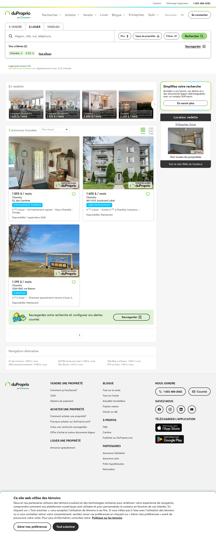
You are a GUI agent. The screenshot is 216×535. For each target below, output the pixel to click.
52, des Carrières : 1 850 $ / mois (23, 361)
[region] (108, 513)
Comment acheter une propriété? (68, 416)
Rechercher (192, 36)
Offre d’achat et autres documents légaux (72, 432)
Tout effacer (44, 53)
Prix (123, 36)
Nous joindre (171, 15)
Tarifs (53, 395)
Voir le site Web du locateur (185, 164)
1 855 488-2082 (201, 3)
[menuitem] (75, 393)
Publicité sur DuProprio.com (118, 437)
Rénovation (109, 469)
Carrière (107, 432)
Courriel (202, 391)
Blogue (108, 383)
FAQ (105, 426)
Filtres (169, 36)
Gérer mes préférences (32, 526)
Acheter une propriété (67, 409)
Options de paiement (61, 401)
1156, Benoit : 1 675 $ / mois (70, 364)
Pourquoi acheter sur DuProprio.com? (70, 421)
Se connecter (200, 15)
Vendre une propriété (66, 383)
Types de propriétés (145, 36)
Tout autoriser (65, 526)
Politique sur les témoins (107, 517)
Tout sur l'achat (111, 395)
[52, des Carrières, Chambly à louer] (44, 162)
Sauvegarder (129, 317)
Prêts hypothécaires (113, 463)
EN (182, 15)
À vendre (15, 26)
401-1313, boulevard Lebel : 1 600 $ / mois (76, 361)
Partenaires (112, 446)
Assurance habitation (114, 453)
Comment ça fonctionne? (63, 390)
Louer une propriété (65, 440)
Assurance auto (111, 458)
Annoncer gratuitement (62, 447)
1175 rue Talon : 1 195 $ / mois (120, 364)
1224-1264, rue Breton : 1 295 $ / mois (124, 361)
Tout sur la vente (111, 390)
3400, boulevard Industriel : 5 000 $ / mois (28, 364)
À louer (34, 26)
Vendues (53, 26)
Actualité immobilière (114, 401)
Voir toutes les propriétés (185, 156)
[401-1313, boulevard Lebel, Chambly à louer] (118, 162)
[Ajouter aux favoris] (74, 194)
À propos (109, 420)
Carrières (157, 3)
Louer (104, 15)
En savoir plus (185, 103)
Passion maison (111, 406)
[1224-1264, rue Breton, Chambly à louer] (44, 251)
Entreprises (136, 15)
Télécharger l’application (177, 3)
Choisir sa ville (110, 411)
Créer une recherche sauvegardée (68, 426)
